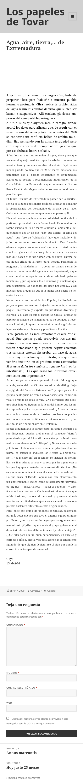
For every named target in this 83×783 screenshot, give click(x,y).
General (51, 590)
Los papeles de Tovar (35, 16)
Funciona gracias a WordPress (23, 778)
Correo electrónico (21, 687)
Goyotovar (36, 590)
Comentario (15, 624)
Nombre (12, 672)
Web (9, 702)
